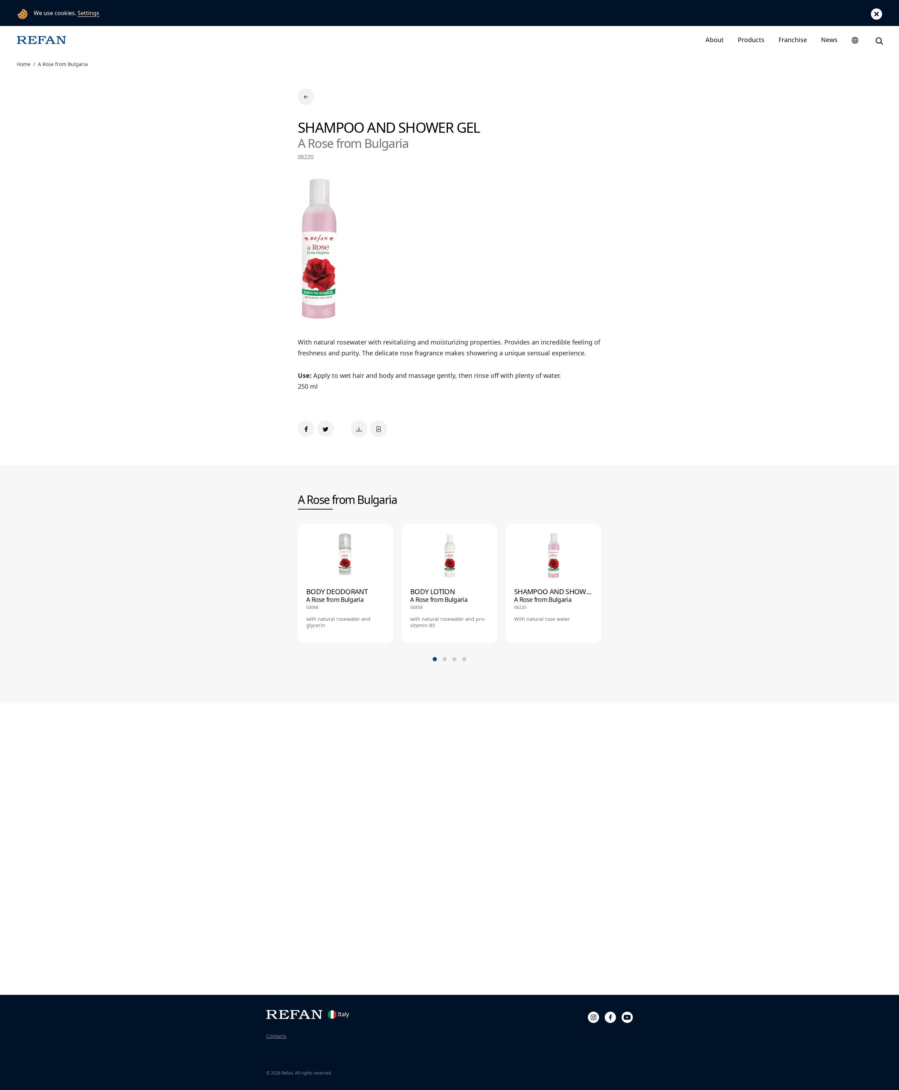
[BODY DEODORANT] (345, 583)
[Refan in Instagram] (593, 1016)
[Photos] (359, 428)
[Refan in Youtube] (627, 1016)
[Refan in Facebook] (610, 1016)
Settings (88, 13)
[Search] (879, 40)
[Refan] (41, 40)
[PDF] (378, 428)
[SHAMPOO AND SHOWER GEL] (553, 583)
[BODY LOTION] (449, 583)
